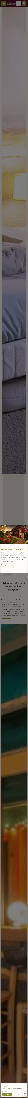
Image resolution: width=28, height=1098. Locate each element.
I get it (7, 1094)
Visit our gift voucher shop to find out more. (13, 566)
